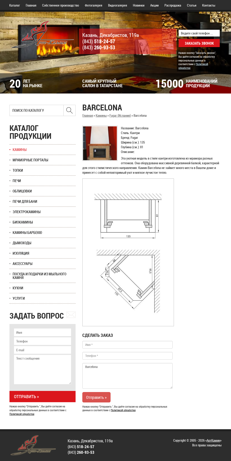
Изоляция (21, 253)
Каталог (14, 5)
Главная (31, 5)
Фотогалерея (93, 5)
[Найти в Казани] (69, 110)
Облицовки (22, 191)
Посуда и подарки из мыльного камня (39, 276)
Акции (154, 5)
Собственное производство (60, 5)
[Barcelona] (100, 143)
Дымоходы (22, 242)
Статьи (191, 5)
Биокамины (23, 222)
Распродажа (172, 5)
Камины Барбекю (27, 232)
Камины (101, 115)
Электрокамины (27, 211)
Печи (17, 180)
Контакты (208, 5)
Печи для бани (25, 201)
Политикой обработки (123, 410)
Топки (18, 170)
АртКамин (213, 440)
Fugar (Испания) (120, 115)
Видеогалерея (117, 5)
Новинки (138, 5)
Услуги (19, 298)
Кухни (18, 287)
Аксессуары (22, 263)
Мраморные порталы (30, 159)
